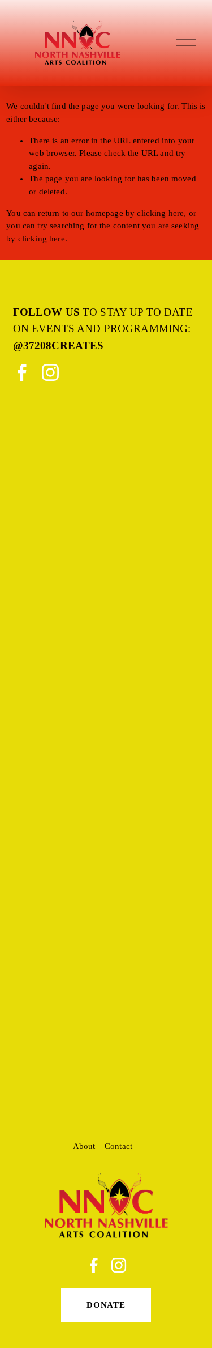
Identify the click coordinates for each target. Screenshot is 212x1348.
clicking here (160, 213)
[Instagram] (50, 372)
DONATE (106, 1304)
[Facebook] (22, 372)
